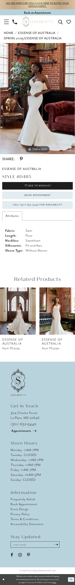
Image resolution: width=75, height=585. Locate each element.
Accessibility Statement (27, 524)
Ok (71, 579)
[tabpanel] (37, 98)
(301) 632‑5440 (24, 424)
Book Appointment (38, 195)
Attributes (12, 216)
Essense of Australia (37, 33)
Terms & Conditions (25, 519)
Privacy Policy (20, 514)
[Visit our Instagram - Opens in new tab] (20, 555)
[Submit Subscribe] (56, 544)
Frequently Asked (23, 499)
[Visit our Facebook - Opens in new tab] (12, 555)
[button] (6, 21)
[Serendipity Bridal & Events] (37, 21)
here (54, 582)
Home (9, 33)
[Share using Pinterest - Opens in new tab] (21, 159)
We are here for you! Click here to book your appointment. (37, 5)
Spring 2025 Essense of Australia (33, 38)
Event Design (20, 509)
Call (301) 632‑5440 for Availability (37, 204)
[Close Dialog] (3, 579)
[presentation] (18, 311)
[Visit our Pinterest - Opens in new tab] (28, 555)
